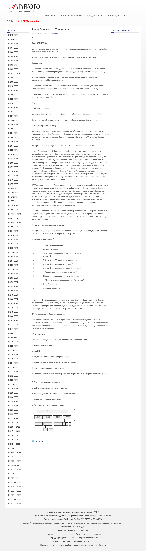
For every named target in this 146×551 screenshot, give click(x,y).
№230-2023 (13, 380)
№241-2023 (13, 329)
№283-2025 (13, 150)
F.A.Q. (127, 15)
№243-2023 (13, 320)
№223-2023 (13, 410)
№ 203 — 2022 (14, 491)
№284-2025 (13, 146)
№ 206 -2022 (13, 478)
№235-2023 (13, 359)
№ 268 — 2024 (14, 214)
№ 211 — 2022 (14, 461)
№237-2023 (13, 350)
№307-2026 (13, 48)
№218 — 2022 (14, 435)
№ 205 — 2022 (14, 482)
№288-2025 (13, 129)
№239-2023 (13, 342)
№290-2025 (13, 120)
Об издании (49, 15)
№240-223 (12, 337)
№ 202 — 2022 (14, 495)
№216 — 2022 (14, 440)
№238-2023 (13, 346)
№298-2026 (13, 86)
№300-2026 (13, 78)
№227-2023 (13, 384)
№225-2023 (13, 401)
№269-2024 (13, 210)
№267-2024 (13, 218)
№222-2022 (13, 414)
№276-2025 (13, 180)
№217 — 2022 (14, 431)
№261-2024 (13, 244)
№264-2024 (13, 231)
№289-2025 (13, 125)
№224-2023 (13, 406)
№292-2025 (13, 112)
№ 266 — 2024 (14, 222)
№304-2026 (13, 61)
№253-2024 (13, 278)
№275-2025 (13, 184)
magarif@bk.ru (91, 538)
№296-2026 (13, 95)
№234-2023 (13, 363)
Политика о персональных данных (59, 534)
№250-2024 (13, 291)
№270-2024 (13, 205)
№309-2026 (13, 39)
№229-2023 (13, 389)
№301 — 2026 (14, 73)
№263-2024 (13, 235)
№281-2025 (13, 159)
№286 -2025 (13, 137)
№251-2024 (13, 286)
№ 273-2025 (13, 193)
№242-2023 (13, 325)
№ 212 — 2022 (14, 457)
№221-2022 (13, 418)
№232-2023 (13, 372)
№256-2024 (13, 265)
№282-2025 (13, 154)
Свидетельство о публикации (103, 15)
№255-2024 (13, 269)
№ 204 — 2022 (14, 487)
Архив (10, 21)
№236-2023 (13, 355)
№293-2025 (13, 107)
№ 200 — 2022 (14, 499)
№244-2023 (13, 316)
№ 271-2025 (13, 197)
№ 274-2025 (13, 188)
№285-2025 (13, 142)
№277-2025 (13, 176)
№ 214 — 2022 (14, 448)
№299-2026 (13, 82)
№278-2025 (13, 171)
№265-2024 (13, 227)
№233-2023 (13, 367)
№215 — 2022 (14, 444)
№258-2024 (13, 257)
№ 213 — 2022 (14, 452)
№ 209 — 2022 (14, 470)
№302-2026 (13, 69)
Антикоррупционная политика (88, 534)
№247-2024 (13, 303)
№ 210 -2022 (13, 465)
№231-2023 (13, 376)
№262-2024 (13, 240)
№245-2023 (13, 312)
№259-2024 (13, 252)
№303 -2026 (13, 65)
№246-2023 (13, 308)
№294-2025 (13, 103)
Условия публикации (71, 15)
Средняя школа (54, 33)
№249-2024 (13, 295)
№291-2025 (13, 116)
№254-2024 (13, 274)
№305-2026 (13, 56)
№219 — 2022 (14, 427)
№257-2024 (13, 261)
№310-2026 (13, 35)
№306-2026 (13, 52)
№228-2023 (13, 393)
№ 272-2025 (13, 201)
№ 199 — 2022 (14, 504)
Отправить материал (29, 21)
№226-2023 (13, 397)
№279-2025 (13, 167)
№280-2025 (13, 163)
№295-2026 (13, 99)
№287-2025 (13, 133)
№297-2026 (13, 90)
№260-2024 (13, 248)
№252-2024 (13, 282)
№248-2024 (13, 299)
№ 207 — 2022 (14, 474)
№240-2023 (13, 333)
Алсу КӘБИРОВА (41, 441)
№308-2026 (13, 44)
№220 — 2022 (14, 423)
